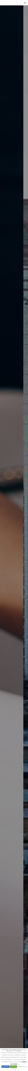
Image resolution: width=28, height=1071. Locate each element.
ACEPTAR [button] (13, 1066)
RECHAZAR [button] (5, 1066)
